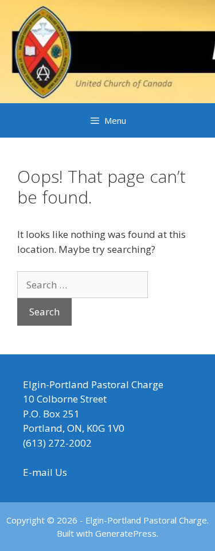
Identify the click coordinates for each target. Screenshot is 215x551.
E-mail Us (45, 472)
